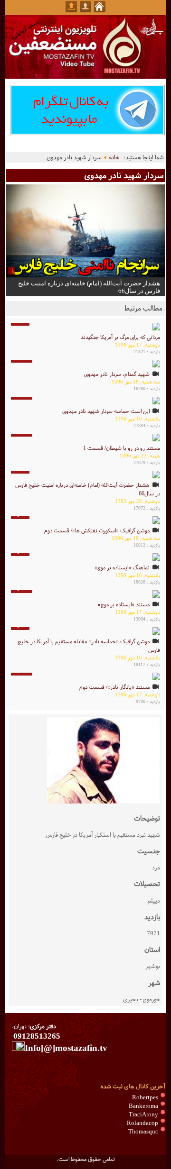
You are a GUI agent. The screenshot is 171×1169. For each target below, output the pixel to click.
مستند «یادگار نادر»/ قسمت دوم (114, 687)
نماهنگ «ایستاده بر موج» (122, 567)
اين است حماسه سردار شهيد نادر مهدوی (106, 411)
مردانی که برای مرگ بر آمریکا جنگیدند (120, 337)
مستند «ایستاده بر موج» (124, 604)
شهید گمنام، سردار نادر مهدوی (117, 374)
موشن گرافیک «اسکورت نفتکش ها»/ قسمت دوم (97, 530)
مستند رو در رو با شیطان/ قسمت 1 (121, 448)
